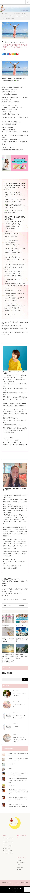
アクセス (19, 869)
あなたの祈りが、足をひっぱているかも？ (19, 694)
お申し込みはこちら (9, 314)
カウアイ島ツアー (21, 862)
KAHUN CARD (12, 785)
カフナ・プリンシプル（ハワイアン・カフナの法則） (14, 42)
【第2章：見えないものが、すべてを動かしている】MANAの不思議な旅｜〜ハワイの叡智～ (18, 791)
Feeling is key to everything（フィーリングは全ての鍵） (22, 640)
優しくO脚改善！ (6, 625)
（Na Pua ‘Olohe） (8, 541)
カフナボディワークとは (8, 842)
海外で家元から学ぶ (21, 836)
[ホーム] (2, 13)
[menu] (27, 2)
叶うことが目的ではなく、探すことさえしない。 (19, 716)
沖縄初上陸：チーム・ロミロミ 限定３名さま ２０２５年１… (19, 739)
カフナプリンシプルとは (8, 838)
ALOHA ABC (20, 867)
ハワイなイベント (21, 857)
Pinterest (17, 888)
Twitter (9, 888)
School (4, 835)
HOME (10, 768)
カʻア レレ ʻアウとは (7, 850)
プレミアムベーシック (8, 853)
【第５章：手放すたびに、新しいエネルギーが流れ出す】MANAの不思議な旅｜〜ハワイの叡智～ (18, 780)
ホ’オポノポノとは (7, 845)
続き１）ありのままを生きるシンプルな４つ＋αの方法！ (22, 656)
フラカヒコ (19, 860)
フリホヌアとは (6, 848)
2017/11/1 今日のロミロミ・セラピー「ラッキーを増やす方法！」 (8, 640)
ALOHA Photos (20, 864)
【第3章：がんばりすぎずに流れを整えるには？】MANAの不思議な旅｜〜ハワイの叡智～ (18, 799)
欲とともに (15, 726)
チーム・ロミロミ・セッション (19, 705)
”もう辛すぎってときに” (22, 625)
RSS (20, 888)
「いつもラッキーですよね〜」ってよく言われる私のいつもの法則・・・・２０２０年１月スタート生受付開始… (8, 658)
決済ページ (5, 595)
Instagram (15, 888)
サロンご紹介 (11, 764)
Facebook (12, 888)
